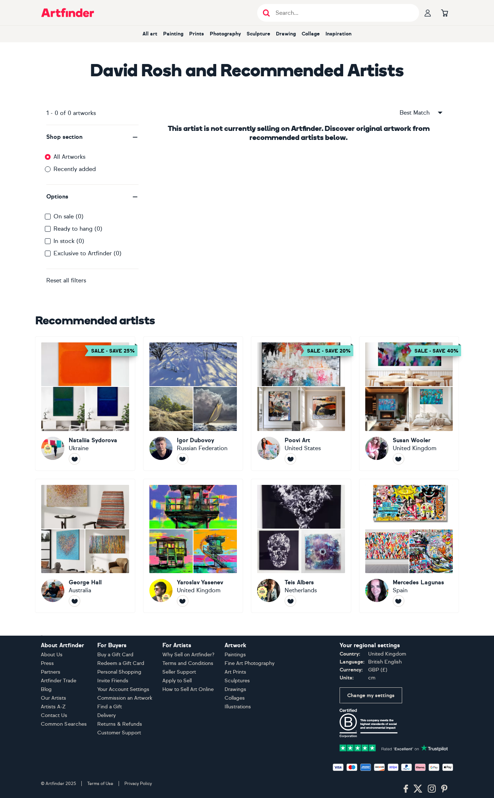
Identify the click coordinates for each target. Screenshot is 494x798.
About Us (52, 655)
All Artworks (69, 156)
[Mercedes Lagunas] (409, 546)
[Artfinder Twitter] (417, 789)
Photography (225, 34)
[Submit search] (266, 13)
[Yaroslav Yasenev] (193, 546)
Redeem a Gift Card (120, 663)
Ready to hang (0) (78, 228)
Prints (196, 34)
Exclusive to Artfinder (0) (88, 253)
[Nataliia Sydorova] (85, 403)
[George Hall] (85, 546)
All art (149, 34)
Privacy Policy (138, 783)
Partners (50, 672)
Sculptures (237, 681)
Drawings (235, 689)
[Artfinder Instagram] (432, 789)
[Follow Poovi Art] (290, 459)
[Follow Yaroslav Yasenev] (182, 601)
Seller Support (179, 672)
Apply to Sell (177, 681)
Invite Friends (112, 681)
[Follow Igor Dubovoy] (182, 459)
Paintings (235, 655)
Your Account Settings (123, 689)
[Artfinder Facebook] (406, 789)
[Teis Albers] (301, 546)
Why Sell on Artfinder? (188, 655)
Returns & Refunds (119, 724)
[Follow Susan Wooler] (398, 459)
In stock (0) (69, 241)
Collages (235, 698)
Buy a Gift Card (115, 655)
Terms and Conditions (187, 663)
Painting (173, 34)
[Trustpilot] (394, 747)
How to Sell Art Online (188, 689)
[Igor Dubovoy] (193, 403)
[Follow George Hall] (74, 601)
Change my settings (371, 695)
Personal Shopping (119, 672)
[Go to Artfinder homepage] (68, 13)
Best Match (415, 112)
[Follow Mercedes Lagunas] (398, 601)
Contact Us (54, 715)
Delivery (106, 715)
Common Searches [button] (64, 724)
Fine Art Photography (249, 663)
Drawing (286, 34)
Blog (46, 689)
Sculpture (258, 34)
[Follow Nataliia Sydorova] (74, 459)
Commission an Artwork (124, 698)
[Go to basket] (444, 12)
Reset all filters (66, 280)
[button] (92, 137)
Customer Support (119, 733)
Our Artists (53, 698)
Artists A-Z (53, 707)
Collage (311, 34)
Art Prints (235, 672)
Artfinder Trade (58, 681)
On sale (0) (69, 216)
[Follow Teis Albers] (290, 601)
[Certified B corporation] (368, 722)
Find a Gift (109, 707)
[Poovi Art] (301, 403)
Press (47, 663)
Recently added (75, 169)
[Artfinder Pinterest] (444, 789)
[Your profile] (428, 12)
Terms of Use (100, 783)
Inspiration (338, 34)
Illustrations (238, 707)
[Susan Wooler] (409, 403)
